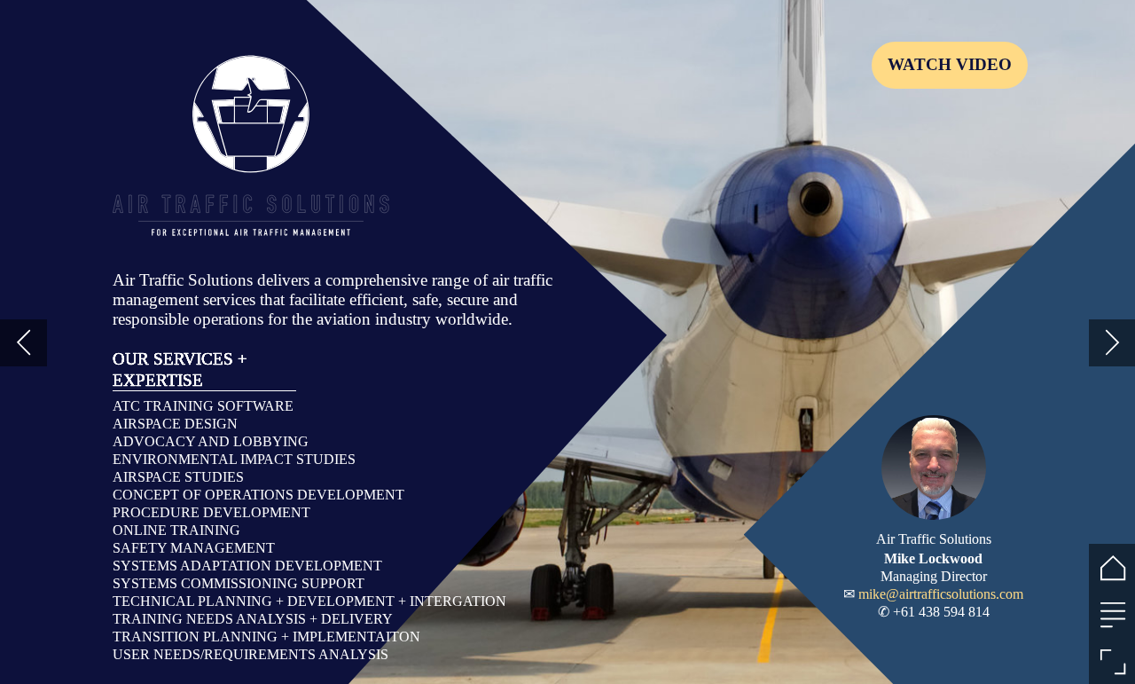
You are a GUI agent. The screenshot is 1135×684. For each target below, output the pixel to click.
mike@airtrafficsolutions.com (940, 594)
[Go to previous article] (23, 342)
